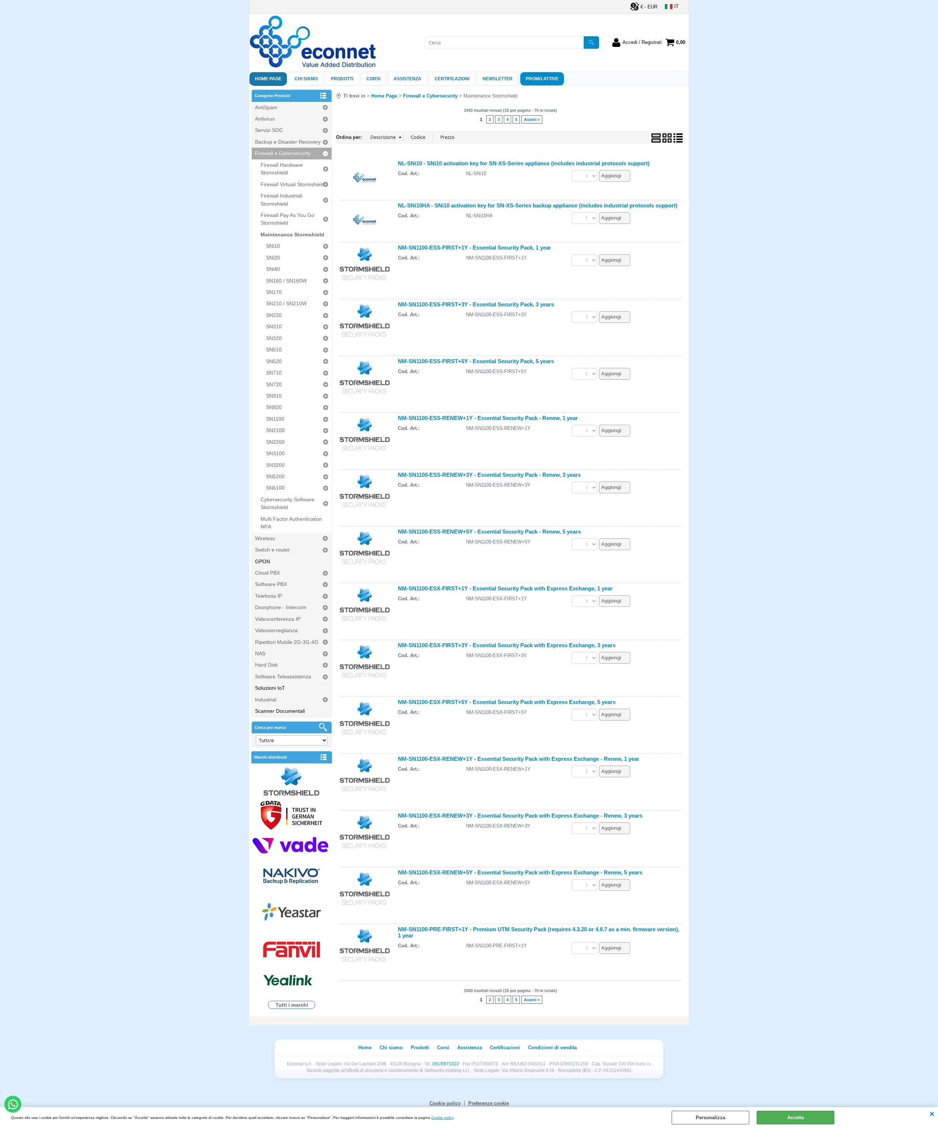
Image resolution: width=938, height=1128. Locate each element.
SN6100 (275, 488)
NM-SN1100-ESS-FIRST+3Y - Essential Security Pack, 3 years (476, 304)
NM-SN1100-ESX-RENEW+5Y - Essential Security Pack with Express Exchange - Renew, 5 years (520, 872)
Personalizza (710, 1117)
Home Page (268, 78)
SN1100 (275, 419)
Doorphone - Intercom (280, 607)
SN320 (274, 338)
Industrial (265, 700)
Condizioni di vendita (552, 1047)
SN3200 (275, 465)
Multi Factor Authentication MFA (291, 523)
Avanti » (532, 119)
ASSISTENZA (407, 78)
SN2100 (275, 430)
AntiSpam (266, 107)
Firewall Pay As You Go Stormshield (287, 219)
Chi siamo (306, 78)
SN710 (274, 373)
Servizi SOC (269, 130)
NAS (260, 653)
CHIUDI (932, 1114)
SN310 (274, 326)
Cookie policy (442, 1118)
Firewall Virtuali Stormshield (293, 184)
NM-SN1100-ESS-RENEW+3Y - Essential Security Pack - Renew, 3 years (489, 475)
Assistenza (469, 1047)
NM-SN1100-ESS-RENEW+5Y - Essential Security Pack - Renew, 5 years (489, 531)
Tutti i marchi (292, 1005)
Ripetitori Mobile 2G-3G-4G (286, 642)
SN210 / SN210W (286, 303)
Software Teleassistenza (283, 676)
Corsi (373, 78)
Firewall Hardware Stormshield (282, 169)
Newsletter (498, 78)
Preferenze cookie (488, 1103)
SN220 (274, 315)
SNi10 (273, 246)
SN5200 (275, 476)
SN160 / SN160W (286, 281)
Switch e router (272, 550)
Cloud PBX (267, 573)
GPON (262, 561)
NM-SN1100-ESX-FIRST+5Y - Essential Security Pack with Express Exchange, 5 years (507, 702)
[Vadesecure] (291, 844)
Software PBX (271, 584)
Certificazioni (452, 78)
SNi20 (273, 258)
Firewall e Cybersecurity (283, 153)
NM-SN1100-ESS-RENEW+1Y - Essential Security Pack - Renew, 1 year (488, 418)
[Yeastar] (291, 913)
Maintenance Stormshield (292, 234)
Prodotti (342, 78)
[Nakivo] (291, 876)
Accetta (795, 1117)
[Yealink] (291, 981)
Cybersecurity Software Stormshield (287, 503)
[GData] (291, 816)
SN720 (274, 384)
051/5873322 (445, 1063)
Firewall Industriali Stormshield (281, 199)
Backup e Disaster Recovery (288, 142)
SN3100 (275, 453)
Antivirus (265, 119)
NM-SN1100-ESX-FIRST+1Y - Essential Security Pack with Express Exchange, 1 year (505, 588)
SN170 (274, 292)
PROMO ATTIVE (542, 78)
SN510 (274, 350)
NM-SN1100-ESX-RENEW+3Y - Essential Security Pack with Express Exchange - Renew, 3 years (520, 815)
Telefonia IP (268, 596)
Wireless (265, 538)
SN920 (274, 407)
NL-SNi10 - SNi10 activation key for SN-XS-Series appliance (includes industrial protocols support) (524, 163)
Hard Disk (266, 665)
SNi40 (273, 269)
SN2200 (275, 442)
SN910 (274, 396)
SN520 (274, 361)
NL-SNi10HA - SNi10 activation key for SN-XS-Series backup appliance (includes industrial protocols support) (537, 205)
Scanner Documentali (280, 711)
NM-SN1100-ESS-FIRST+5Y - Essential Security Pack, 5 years (476, 361)
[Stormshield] (291, 782)
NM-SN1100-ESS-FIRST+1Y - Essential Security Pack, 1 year (474, 247)
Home (365, 1047)
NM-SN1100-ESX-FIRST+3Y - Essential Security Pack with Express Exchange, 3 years (507, 645)
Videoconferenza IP (277, 619)
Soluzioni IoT (270, 688)
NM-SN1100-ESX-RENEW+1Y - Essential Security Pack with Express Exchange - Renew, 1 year (518, 759)
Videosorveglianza (276, 630)
